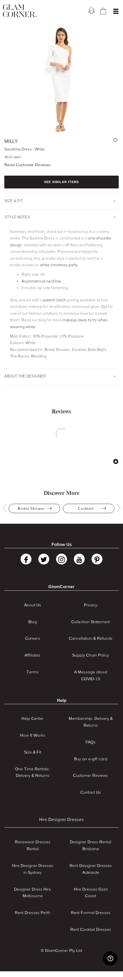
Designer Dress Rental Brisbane (90, 845)
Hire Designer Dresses (61, 819)
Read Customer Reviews (27, 164)
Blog (32, 621)
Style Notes (17, 217)
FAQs (91, 742)
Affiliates (32, 655)
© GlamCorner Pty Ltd (61, 950)
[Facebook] (26, 559)
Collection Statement (90, 621)
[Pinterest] (97, 559)
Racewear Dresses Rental (32, 845)
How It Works (32, 735)
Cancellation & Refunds (90, 638)
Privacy (90, 605)
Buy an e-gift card (90, 758)
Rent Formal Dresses (90, 912)
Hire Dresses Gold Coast (91, 893)
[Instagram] (61, 559)
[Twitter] (43, 559)
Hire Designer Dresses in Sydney (32, 869)
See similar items (61, 182)
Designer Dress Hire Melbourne (32, 893)
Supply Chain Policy (90, 655)
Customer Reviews (90, 775)
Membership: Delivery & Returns (91, 722)
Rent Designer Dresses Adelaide (91, 869)
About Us (32, 605)
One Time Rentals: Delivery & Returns (32, 772)
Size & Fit (13, 200)
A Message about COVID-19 (90, 675)
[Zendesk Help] (110, 958)
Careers (32, 638)
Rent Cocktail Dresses (90, 929)
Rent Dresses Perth (32, 912)
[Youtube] (79, 559)
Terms (33, 672)
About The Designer (25, 376)
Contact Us (90, 792)
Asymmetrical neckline (41, 281)
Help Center (32, 718)
